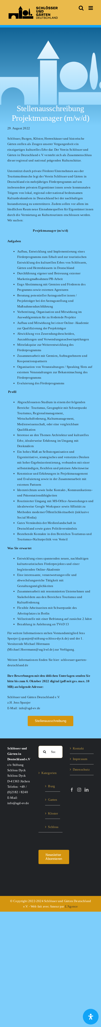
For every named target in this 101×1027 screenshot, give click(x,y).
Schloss (52, 827)
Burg (51, 786)
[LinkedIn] (86, 790)
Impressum (80, 759)
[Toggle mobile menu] (91, 8)
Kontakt (78, 748)
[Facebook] (72, 790)
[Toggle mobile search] (81, 8)
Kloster (52, 813)
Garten (52, 799)
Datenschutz (81, 769)
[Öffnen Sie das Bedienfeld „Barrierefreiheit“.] (91, 1017)
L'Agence (71, 906)
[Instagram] (79, 790)
